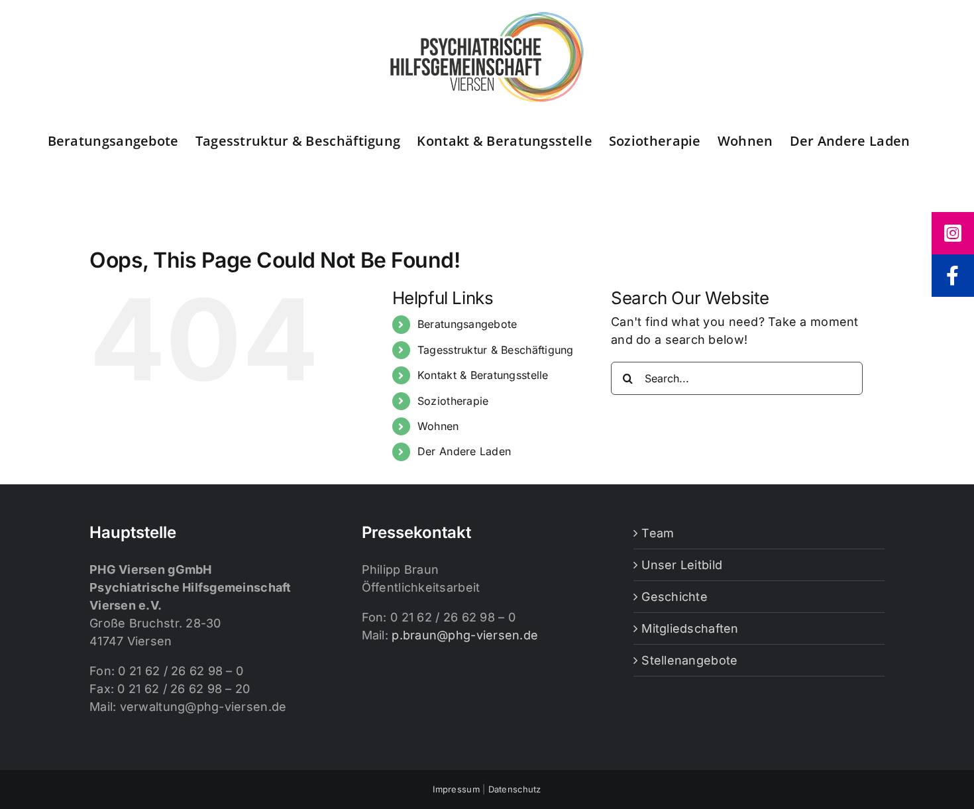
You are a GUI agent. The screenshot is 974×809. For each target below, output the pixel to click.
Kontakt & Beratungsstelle (483, 375)
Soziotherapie (453, 400)
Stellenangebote (689, 660)
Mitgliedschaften (689, 628)
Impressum (456, 789)
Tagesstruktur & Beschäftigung (495, 349)
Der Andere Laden (464, 451)
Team (657, 533)
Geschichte (674, 597)
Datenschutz (514, 789)
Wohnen (438, 426)
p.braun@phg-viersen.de (465, 635)
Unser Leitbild (681, 565)
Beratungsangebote (467, 324)
